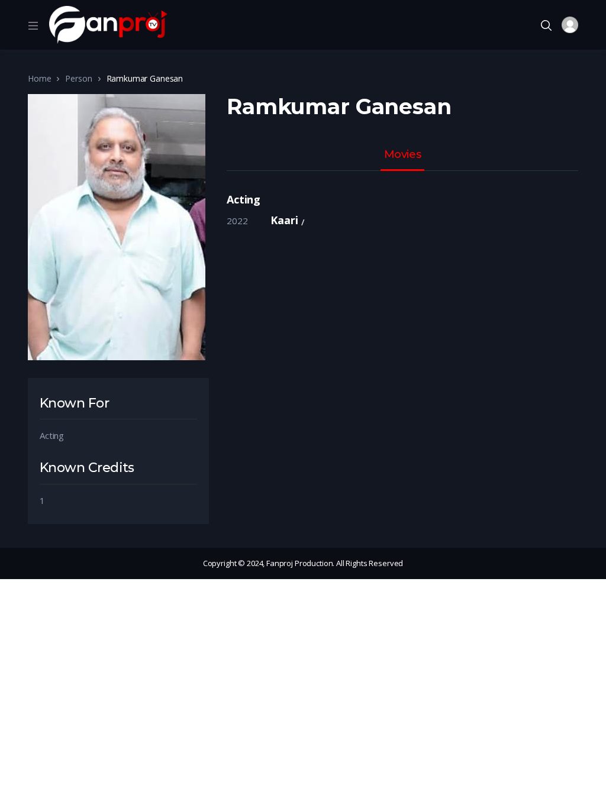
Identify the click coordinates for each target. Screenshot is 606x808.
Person (78, 78)
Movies (402, 155)
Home (39, 78)
